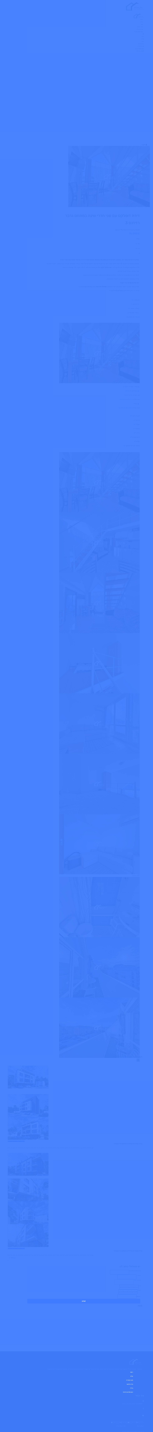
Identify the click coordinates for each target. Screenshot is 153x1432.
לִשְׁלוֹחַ (84, 1301)
